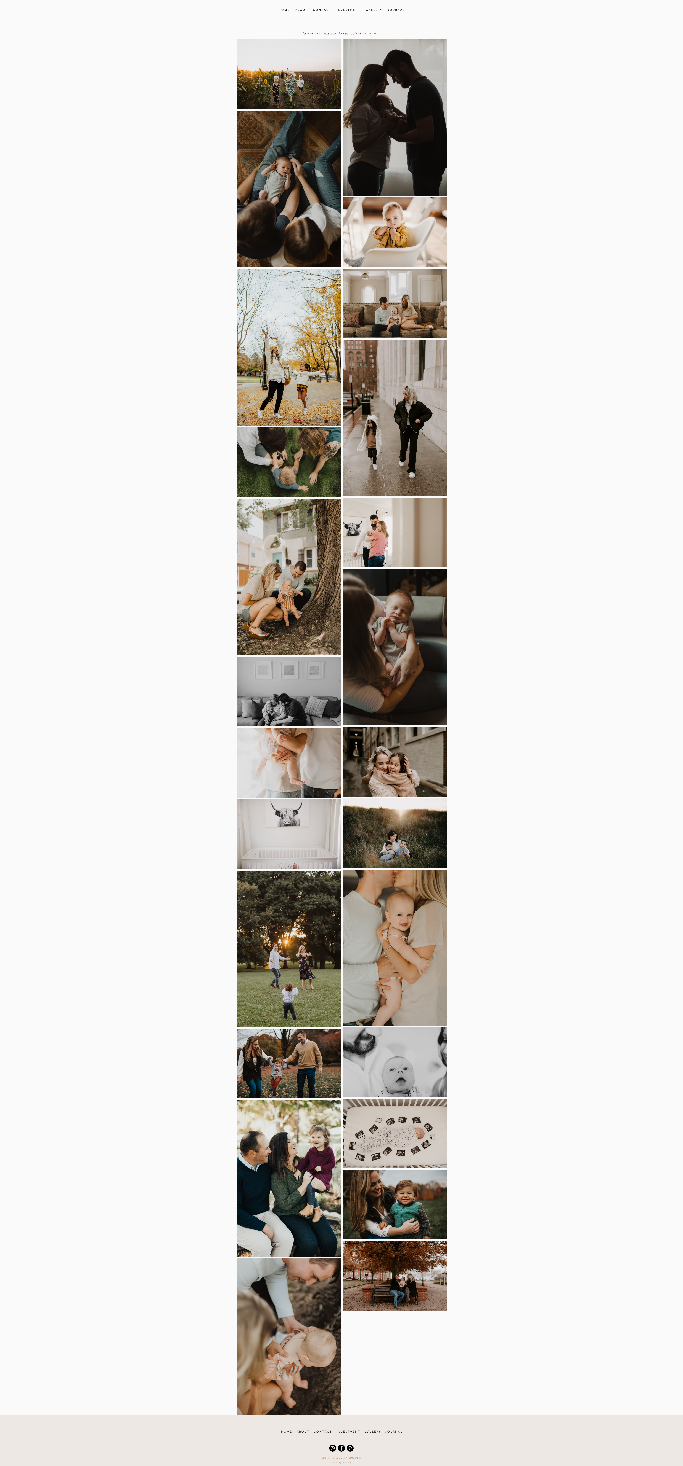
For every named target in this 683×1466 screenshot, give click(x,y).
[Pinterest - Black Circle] (350, 1448)
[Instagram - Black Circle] (332, 1448)
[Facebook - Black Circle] (341, 1448)
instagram (369, 33)
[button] (373, 10)
